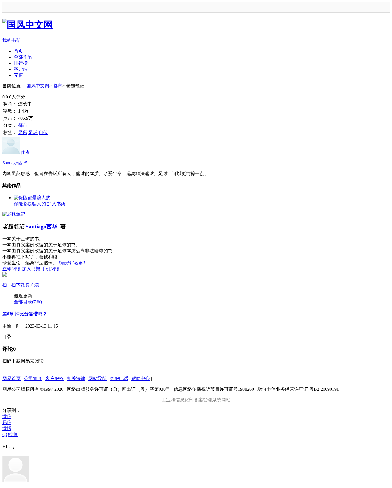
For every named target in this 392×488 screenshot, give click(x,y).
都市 (57, 85)
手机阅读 (31, 277)
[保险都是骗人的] (32, 197)
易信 (6, 422)
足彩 (22, 132)
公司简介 (33, 378)
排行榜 (21, 63)
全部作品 (23, 57)
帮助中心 (140, 378)
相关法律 (76, 378)
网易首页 (11, 378)
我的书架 (11, 40)
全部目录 (28, 301)
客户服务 (54, 378)
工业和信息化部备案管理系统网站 (196, 399)
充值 (18, 75)
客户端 (21, 69)
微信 (6, 416)
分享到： (11, 410)
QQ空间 (10, 434)
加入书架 (56, 203)
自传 (43, 132)
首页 (18, 51)
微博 (6, 428)
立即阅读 (11, 268)
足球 (33, 132)
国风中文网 (37, 85)
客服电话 (119, 378)
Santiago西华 (41, 227)
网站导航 (97, 378)
